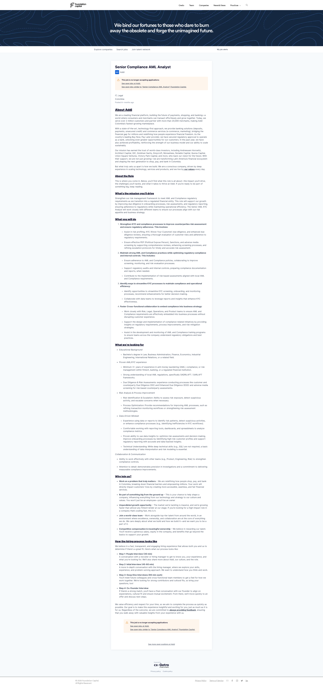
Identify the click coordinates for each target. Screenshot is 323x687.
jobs (122, 49)
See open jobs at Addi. (131, 83)
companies (103, 49)
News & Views (219, 5)
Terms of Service (216, 681)
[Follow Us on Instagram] (237, 681)
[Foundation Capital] (78, 5)
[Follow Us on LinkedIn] (247, 681)
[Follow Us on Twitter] (242, 681)
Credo (181, 5)
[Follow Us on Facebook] (232, 681)
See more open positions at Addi (161, 644)
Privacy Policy (200, 681)
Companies (204, 5)
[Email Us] (227, 681)
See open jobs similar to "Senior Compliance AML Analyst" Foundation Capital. (154, 87)
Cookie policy (167, 671)
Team (191, 5)
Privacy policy (156, 671)
